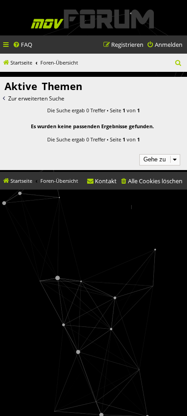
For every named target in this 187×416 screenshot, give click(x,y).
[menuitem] (22, 44)
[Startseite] (92, 18)
